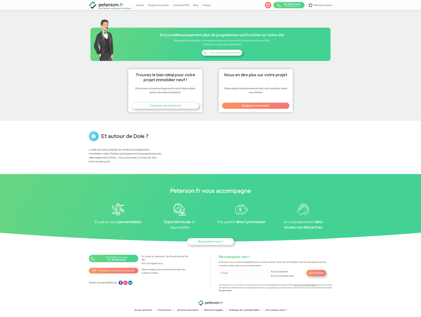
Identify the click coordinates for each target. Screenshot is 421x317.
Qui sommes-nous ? (210, 241)
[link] (158, 5)
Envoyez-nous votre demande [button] (117, 270)
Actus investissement (282, 275)
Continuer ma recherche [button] (165, 105)
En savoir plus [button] (225, 290)
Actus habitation (279, 271)
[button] (268, 5)
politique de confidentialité (304, 285)
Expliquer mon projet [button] (255, 105)
